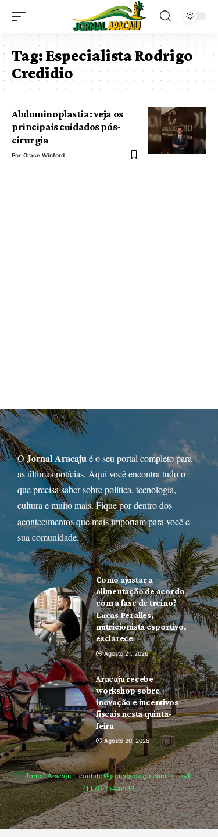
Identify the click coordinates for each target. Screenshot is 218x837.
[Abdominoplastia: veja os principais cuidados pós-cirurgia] (177, 130)
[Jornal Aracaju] (109, 16)
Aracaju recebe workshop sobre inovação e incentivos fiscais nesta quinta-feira (137, 702)
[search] (165, 16)
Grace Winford (44, 155)
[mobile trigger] (21, 16)
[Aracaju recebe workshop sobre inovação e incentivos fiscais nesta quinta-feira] (58, 709)
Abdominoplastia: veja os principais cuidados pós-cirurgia (67, 127)
